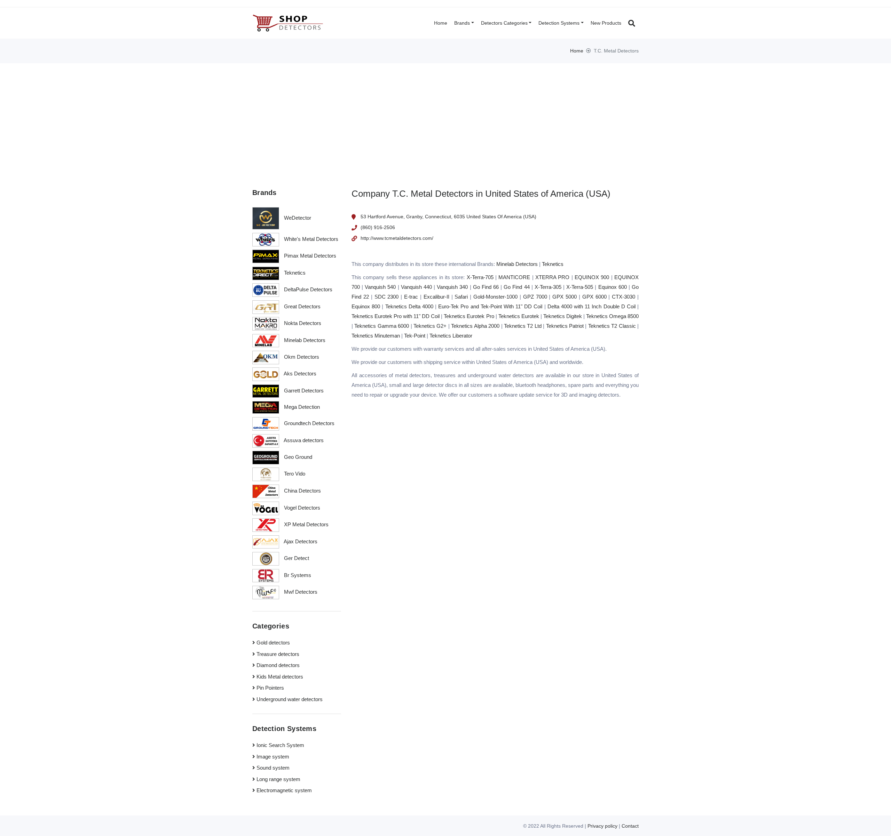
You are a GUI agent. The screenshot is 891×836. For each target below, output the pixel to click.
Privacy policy (602, 826)
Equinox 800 (366, 306)
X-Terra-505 (579, 287)
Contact (630, 826)
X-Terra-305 (548, 287)
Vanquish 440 (416, 287)
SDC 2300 (386, 297)
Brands (462, 23)
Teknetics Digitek (562, 316)
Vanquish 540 (380, 287)
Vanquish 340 (452, 287)
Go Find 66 (486, 287)
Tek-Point (414, 336)
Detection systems (558, 23)
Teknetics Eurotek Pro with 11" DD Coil (396, 316)
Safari (461, 297)
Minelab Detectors (517, 264)
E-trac (411, 297)
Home (440, 23)
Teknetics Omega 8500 (612, 316)
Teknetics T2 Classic (612, 326)
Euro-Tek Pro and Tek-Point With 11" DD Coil (490, 306)
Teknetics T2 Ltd (523, 326)
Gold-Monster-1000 (495, 297)
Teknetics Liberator (450, 336)
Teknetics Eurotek (518, 316)
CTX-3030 (623, 297)
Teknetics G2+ (430, 326)
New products (606, 23)
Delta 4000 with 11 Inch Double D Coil (591, 306)
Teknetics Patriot (565, 326)
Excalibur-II (436, 297)
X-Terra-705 (480, 277)
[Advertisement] (445, 115)
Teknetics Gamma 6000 (381, 326)
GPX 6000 (594, 297)
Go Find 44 (516, 287)
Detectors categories (504, 23)
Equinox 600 (612, 287)
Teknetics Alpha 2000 (475, 326)
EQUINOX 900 (592, 277)
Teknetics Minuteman (376, 336)
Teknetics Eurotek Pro (469, 316)
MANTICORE (514, 277)
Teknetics (552, 264)
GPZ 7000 (535, 297)
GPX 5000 (564, 297)
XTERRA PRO (552, 277)
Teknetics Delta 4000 (409, 306)
